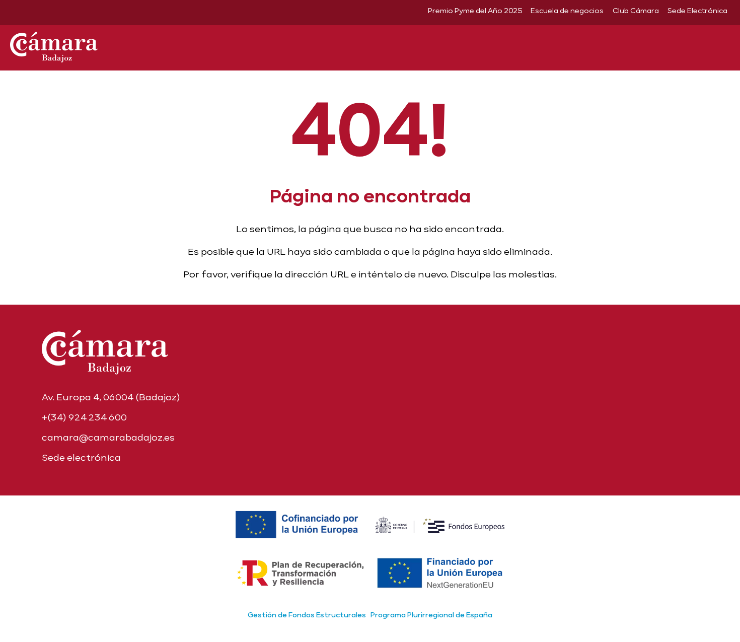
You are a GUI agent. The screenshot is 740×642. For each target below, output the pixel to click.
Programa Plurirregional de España (431, 614)
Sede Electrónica (697, 10)
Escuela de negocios (567, 10)
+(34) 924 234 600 (84, 417)
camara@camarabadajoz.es (108, 437)
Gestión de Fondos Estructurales (307, 614)
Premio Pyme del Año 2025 (475, 10)
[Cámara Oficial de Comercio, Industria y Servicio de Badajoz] (54, 45)
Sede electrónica (81, 457)
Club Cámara (636, 10)
